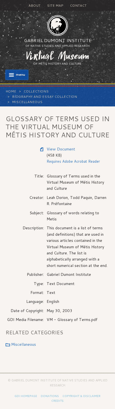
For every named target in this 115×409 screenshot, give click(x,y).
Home (11, 91)
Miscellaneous (27, 101)
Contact (78, 5)
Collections (36, 91)
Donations (50, 396)
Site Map (55, 5)
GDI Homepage (26, 396)
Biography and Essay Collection (44, 96)
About (34, 5)
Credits (57, 401)
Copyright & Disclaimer (81, 396)
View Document (61, 149)
